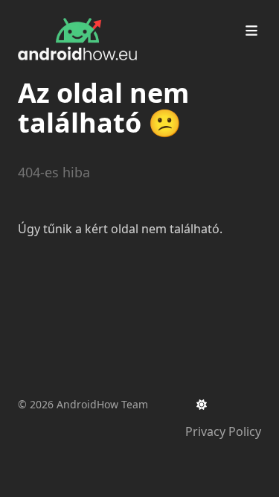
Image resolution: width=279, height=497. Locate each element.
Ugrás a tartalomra (90, 13)
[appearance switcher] (201, 404)
